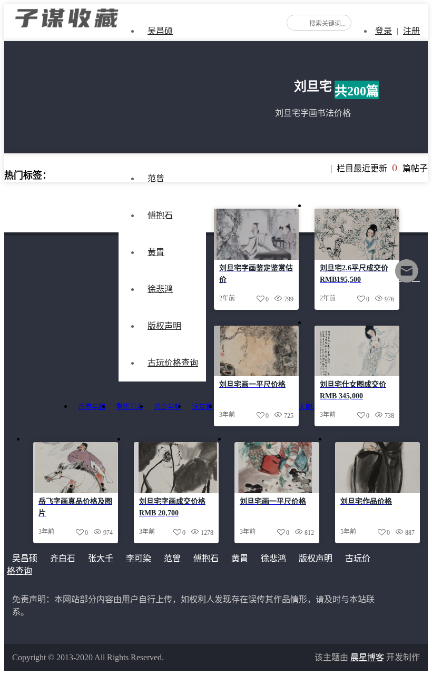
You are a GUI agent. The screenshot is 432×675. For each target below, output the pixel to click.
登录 (383, 30)
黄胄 (156, 252)
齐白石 (62, 558)
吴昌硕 (160, 30)
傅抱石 (160, 215)
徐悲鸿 (273, 558)
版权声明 (315, 558)
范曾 (172, 558)
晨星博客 (367, 657)
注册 (411, 30)
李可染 (138, 558)
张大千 (100, 558)
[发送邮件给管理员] (407, 277)
